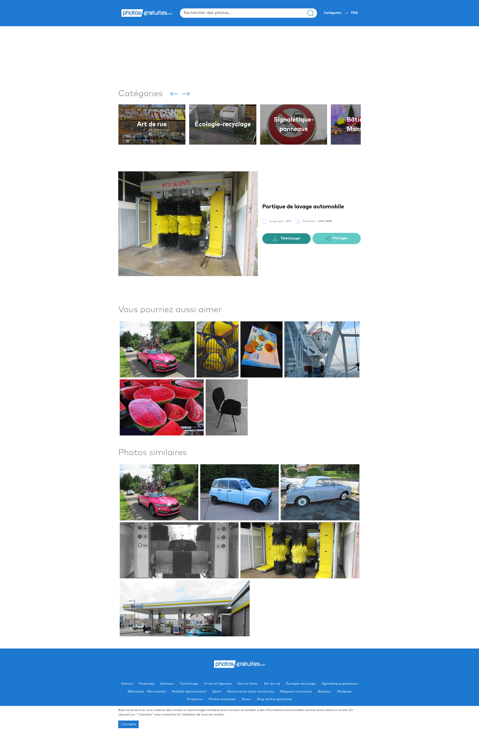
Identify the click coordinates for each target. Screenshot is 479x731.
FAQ (354, 13)
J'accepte (128, 724)
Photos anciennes (222, 699)
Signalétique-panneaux (223, 124)
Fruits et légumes (218, 683)
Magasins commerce (296, 691)
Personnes (146, 683)
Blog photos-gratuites (274, 699)
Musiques (344, 691)
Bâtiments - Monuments (293, 124)
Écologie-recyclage (152, 124)
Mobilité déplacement (189, 691)
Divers (246, 699)
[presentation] (174, 93)
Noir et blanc (248, 683)
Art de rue (272, 683)
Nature (127, 683)
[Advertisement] (230, 57)
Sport (216, 691)
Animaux (167, 683)
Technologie (189, 683)
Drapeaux (195, 699)
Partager (340, 238)
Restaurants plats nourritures (250, 691)
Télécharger (290, 238)
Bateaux (324, 691)
